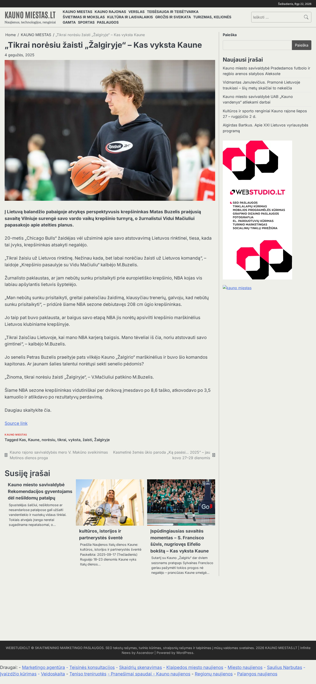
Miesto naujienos (245, 667)
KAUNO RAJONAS (110, 11)
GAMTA (69, 22)
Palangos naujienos (257, 674)
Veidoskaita (53, 674)
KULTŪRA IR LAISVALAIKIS (130, 17)
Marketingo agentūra (43, 667)
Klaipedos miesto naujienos (194, 667)
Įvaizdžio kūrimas (18, 674)
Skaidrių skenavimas (140, 667)
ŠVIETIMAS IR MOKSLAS (84, 17)
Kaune (34, 439)
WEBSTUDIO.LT (18, 648)
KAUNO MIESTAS (77, 11)
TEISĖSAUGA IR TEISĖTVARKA (172, 11)
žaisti (87, 439)
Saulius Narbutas (284, 667)
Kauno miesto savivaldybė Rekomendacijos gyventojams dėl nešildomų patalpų (40, 491)
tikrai (61, 439)
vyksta (74, 439)
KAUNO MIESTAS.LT (30, 14)
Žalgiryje (102, 439)
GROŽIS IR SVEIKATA (173, 17)
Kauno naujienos (173, 674)
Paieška (230, 34)
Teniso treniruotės (87, 674)
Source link (16, 423)
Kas (22, 439)
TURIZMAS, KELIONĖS (212, 17)
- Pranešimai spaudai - (132, 674)
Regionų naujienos (214, 674)
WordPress (184, 653)
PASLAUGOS (108, 22)
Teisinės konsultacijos (92, 667)
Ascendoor (145, 653)
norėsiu (48, 439)
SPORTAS (86, 22)
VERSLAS (136, 11)
